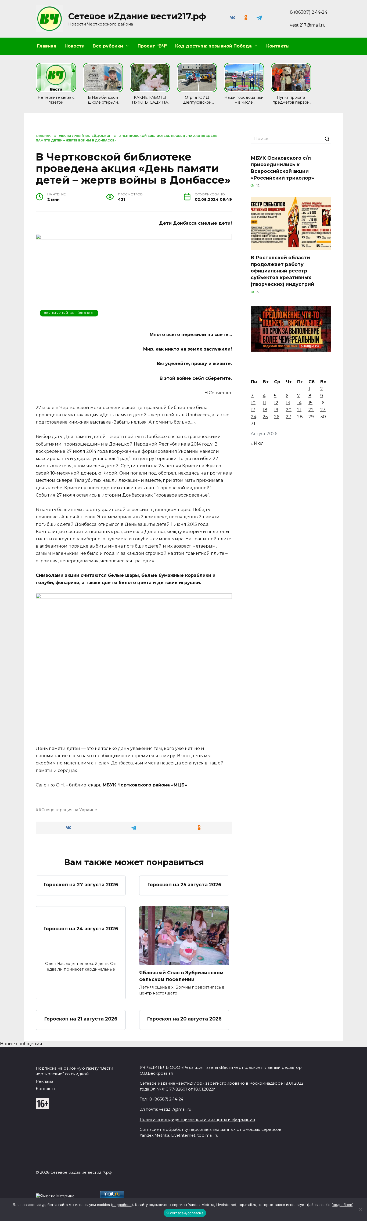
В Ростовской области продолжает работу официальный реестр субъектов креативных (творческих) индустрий (282, 271)
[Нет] (360, 1209)
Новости (74, 46)
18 (265, 409)
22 (311, 409)
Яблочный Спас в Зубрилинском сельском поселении (181, 976)
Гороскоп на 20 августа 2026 (184, 1019)
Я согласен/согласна (184, 1213)
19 (276, 409)
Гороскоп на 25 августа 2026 (184, 884)
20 (289, 409)
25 (265, 416)
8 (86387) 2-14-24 (308, 12)
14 (299, 402)
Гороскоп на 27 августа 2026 (81, 884)
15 (310, 402)
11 (264, 402)
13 (288, 402)
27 (288, 416)
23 (323, 409)
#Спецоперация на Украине (68, 809)
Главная (46, 46)
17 (253, 409)
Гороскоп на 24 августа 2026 (80, 928)
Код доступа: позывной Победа (213, 46)
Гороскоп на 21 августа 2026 (80, 1019)
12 (276, 402)
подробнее (122, 1204)
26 (276, 416)
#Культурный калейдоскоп (69, 313)
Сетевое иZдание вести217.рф (137, 16)
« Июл (257, 443)
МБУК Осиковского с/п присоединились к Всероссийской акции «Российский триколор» (282, 167)
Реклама (44, 1081)
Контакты (278, 46)
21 (299, 409)
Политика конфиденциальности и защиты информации (197, 1119)
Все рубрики (108, 46)
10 (253, 402)
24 (253, 416)
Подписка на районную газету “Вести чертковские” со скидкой (74, 1071)
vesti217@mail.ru (308, 25)
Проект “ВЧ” (152, 46)
